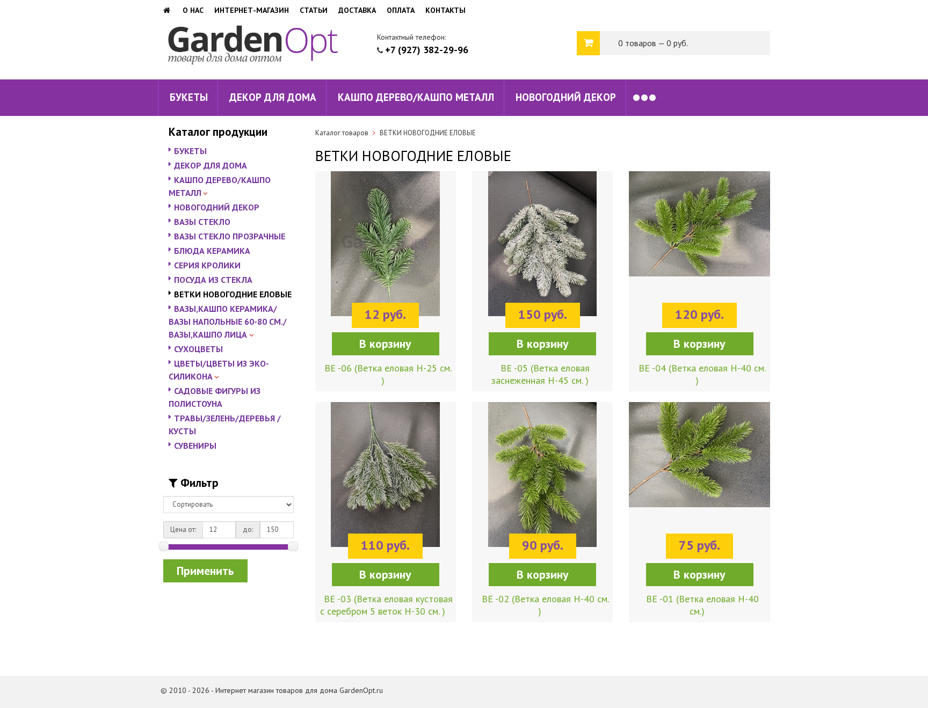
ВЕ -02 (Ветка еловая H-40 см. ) (545, 605)
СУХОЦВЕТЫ (198, 349)
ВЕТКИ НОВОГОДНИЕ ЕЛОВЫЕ (233, 294)
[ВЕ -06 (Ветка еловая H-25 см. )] (385, 251)
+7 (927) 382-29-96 (426, 49)
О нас (193, 10)
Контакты (445, 10)
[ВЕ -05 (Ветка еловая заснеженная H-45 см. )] (542, 251)
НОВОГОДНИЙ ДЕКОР (566, 97)
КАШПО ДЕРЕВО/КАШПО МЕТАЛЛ (416, 97)
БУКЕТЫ (189, 97)
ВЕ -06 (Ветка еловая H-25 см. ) (388, 374)
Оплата (401, 10)
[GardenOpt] (167, 10)
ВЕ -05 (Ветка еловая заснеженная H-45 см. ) (540, 374)
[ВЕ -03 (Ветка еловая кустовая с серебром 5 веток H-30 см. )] (385, 482)
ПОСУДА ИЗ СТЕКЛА (213, 279)
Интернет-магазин (251, 10)
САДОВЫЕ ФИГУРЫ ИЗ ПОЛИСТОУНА (214, 397)
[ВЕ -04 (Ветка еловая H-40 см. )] (699, 251)
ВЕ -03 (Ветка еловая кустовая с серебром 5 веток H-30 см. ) (386, 605)
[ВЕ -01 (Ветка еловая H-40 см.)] (699, 482)
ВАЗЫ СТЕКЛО (202, 221)
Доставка (357, 10)
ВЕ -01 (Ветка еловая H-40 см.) (702, 605)
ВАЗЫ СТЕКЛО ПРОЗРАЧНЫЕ (229, 236)
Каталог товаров (341, 132)
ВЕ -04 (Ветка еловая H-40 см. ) (702, 374)
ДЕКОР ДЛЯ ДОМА (272, 97)
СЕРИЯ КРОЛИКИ (207, 265)
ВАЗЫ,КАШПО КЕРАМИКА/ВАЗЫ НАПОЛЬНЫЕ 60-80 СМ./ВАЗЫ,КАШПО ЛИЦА (228, 321)
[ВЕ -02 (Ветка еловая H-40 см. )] (542, 482)
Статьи (314, 10)
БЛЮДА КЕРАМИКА (212, 250)
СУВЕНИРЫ (195, 445)
